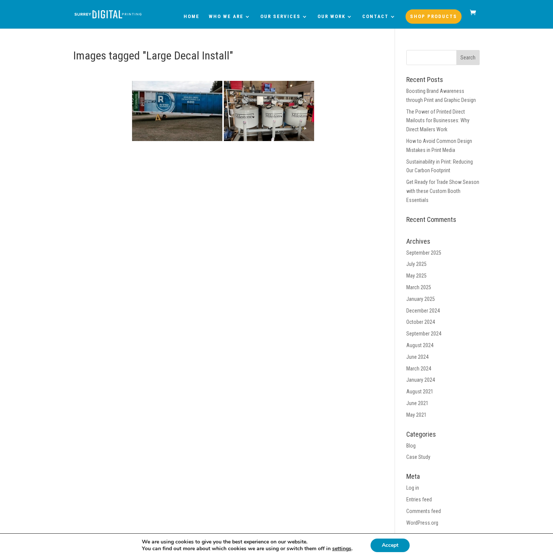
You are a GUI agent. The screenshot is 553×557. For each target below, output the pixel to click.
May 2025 (416, 276)
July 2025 (416, 264)
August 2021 (419, 392)
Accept (390, 545)
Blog (411, 446)
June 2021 (417, 403)
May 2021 (416, 415)
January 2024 (420, 380)
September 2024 (423, 334)
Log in (412, 488)
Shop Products (433, 16)
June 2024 (417, 357)
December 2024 (423, 311)
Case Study (418, 457)
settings (341, 548)
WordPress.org (422, 523)
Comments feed (423, 511)
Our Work (331, 16)
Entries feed (419, 499)
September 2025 (423, 253)
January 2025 (420, 299)
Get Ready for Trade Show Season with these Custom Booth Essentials (442, 191)
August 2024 (419, 345)
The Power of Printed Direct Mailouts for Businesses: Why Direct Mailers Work (437, 121)
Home (191, 16)
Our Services (280, 16)
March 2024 (418, 369)
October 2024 (420, 322)
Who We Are (226, 16)
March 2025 (418, 287)
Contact (375, 16)
